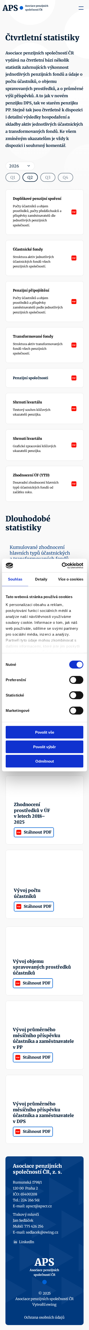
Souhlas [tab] (15, 579)
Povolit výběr (44, 747)
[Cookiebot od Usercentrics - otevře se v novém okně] (62, 565)
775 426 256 (33, 1226)
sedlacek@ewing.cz (42, 1232)
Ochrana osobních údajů (44, 1317)
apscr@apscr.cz (39, 1206)
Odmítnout (44, 761)
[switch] (76, 680)
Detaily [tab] (41, 579)
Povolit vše (44, 732)
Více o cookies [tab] (70, 579)
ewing (51, 1304)
